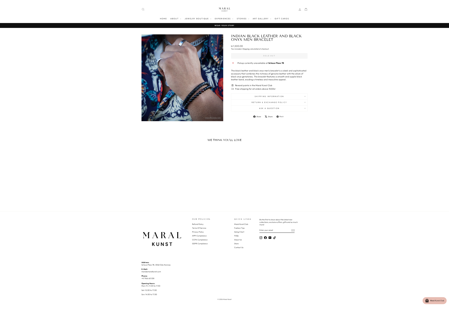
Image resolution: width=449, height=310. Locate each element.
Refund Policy (198, 224)
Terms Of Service (199, 228)
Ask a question (269, 108)
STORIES (242, 18)
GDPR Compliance (200, 243)
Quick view (161, 186)
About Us (238, 240)
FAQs (236, 236)
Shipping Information (269, 96)
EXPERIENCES (223, 18)
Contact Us (238, 247)
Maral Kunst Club (241, 224)
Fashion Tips (239, 228)
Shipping (246, 49)
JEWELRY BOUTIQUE (197, 18)
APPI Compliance (199, 236)
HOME (163, 18)
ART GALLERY (261, 18)
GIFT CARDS (282, 18)
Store (236, 243)
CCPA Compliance (200, 240)
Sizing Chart (239, 232)
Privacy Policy (198, 232)
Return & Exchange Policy (269, 102)
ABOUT (174, 18)
